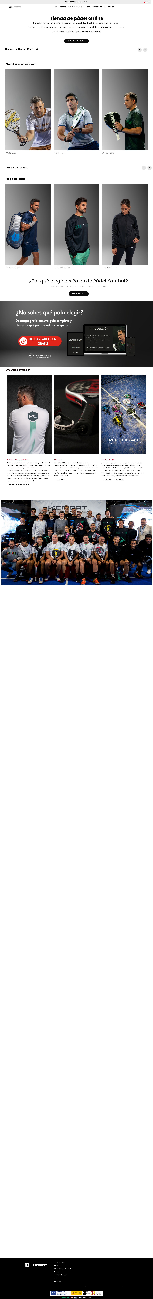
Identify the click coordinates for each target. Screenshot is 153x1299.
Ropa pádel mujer (110, 267)
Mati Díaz (11, 153)
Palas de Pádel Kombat (21, 49)
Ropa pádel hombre (62, 267)
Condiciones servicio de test (53, 1286)
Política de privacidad (72, 1286)
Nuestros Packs (17, 167)
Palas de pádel (59, 1262)
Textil (56, 1265)
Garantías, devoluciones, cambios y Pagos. (112, 1286)
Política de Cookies (34, 1286)
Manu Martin (60, 153)
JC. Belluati (108, 153)
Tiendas (57, 1272)
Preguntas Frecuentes (89, 1286)
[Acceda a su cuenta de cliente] (146, 7)
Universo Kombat (60, 1275)
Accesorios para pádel (62, 1268)
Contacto (57, 1281)
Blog (55, 1278)
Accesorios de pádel (13, 267)
